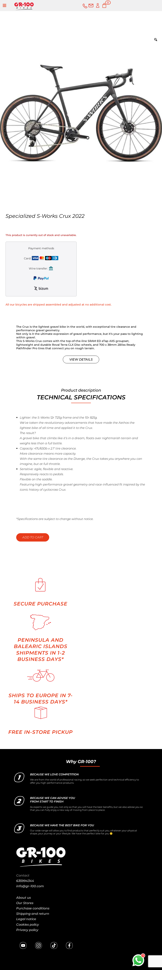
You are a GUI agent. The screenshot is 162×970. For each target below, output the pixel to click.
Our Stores (24, 903)
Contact (22, 875)
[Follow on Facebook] (69, 945)
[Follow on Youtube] (23, 945)
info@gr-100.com (30, 886)
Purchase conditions (32, 908)
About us (23, 898)
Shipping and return (32, 914)
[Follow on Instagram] (38, 945)
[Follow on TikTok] (54, 945)
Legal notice (26, 919)
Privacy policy (27, 930)
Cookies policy (27, 924)
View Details (81, 359)
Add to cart (32, 537)
